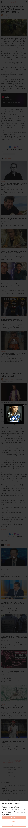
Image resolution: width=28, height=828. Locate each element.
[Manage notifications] (3, 815)
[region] (14, 814)
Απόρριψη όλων (14, 825)
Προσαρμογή (14, 821)
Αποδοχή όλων (14, 817)
